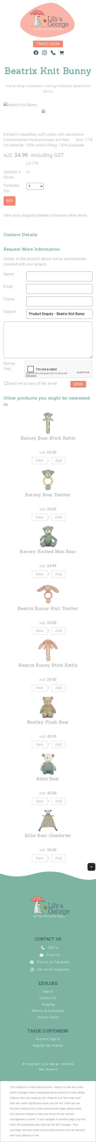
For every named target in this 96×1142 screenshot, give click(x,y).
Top (91, 867)
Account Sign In (48, 1039)
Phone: (9, 299)
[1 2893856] (48, 490)
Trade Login (48, 44)
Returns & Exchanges (48, 1011)
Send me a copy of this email (32, 383)
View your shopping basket (26, 215)
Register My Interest (48, 1046)
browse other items (70, 215)
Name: (9, 274)
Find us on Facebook (53, 962)
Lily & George (50, 1064)
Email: (8, 286)
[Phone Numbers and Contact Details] (53, 54)
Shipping (48, 1004)
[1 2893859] (48, 660)
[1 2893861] (48, 717)
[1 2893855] (48, 433)
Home (11, 86)
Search (48, 992)
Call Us (53, 948)
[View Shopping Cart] (61, 54)
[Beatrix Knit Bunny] (20, 105)
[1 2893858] (48, 603)
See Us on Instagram (53, 969)
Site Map (67, 1064)
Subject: (10, 311)
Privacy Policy (48, 1017)
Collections (35, 86)
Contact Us (48, 998)
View (39, 460)
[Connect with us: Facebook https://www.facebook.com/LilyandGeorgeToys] (36, 54)
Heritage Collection (59, 86)
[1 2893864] (48, 774)
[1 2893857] (48, 546)
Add (58, 460)
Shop (21, 86)
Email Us (53, 955)
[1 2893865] (48, 830)
